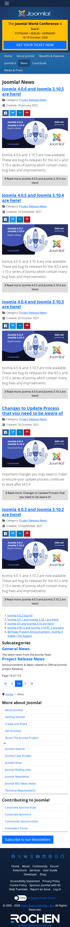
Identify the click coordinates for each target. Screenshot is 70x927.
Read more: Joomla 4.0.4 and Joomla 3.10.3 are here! (36, 394)
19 (18, 683)
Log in (57, 889)
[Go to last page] (31, 683)
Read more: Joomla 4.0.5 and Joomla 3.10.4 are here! (36, 287)
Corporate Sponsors (18, 814)
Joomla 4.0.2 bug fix (19, 615)
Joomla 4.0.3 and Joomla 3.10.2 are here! (33, 511)
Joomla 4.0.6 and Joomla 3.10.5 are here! (33, 91)
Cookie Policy (18, 885)
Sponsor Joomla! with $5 (44, 885)
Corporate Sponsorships (21, 807)
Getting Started (15, 717)
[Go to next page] (25, 683)
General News (16, 648)
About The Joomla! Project (21, 738)
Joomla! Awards (15, 749)
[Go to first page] (5, 683)
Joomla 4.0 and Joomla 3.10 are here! (30, 624)
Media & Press (13, 70)
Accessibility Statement (25, 881)
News (24, 63)
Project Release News (33, 100)
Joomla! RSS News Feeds (20, 783)
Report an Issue (40, 889)
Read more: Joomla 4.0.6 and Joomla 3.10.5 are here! (36, 181)
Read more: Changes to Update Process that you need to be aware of (36, 495)
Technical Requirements (20, 790)
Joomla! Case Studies (18, 756)
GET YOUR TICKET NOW (35, 45)
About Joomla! (26, 56)
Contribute (39, 63)
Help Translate (18, 889)
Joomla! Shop (13, 763)
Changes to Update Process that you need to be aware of (32, 410)
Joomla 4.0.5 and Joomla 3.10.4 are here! (33, 197)
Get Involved (13, 731)
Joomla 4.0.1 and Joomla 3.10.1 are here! (32, 619)
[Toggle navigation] (7, 3)
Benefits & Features (51, 56)
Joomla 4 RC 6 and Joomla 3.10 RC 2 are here (35, 628)
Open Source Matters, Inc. (38, 905)
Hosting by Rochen (35, 925)
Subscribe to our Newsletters (27, 839)
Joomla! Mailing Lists (18, 770)
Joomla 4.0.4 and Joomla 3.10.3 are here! (33, 304)
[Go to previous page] (12, 683)
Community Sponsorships (21, 821)
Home (8, 56)
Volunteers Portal (16, 828)
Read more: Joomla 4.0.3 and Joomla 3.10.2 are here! (36, 601)
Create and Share (16, 724)
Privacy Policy (51, 881)
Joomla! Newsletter (17, 776)
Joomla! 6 (10, 63)
